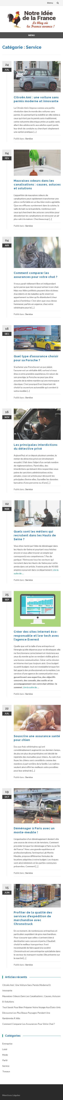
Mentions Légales (11, 1095)
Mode (5, 1054)
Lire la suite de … (31, 687)
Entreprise (7, 1043)
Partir (5, 1060)
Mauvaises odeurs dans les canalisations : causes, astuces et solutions (37, 184)
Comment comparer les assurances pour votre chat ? (28, 1024)
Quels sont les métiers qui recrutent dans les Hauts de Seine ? (35, 535)
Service (29, 138)
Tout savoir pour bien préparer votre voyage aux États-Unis (31, 1007)
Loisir (4, 1049)
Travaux (6, 1071)
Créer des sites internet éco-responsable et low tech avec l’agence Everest (36, 635)
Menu (50, 2)
